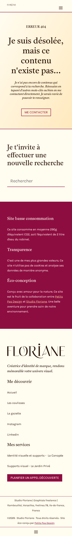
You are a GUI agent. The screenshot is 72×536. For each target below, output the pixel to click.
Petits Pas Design (44, 523)
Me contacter (36, 112)
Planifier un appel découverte (35, 478)
